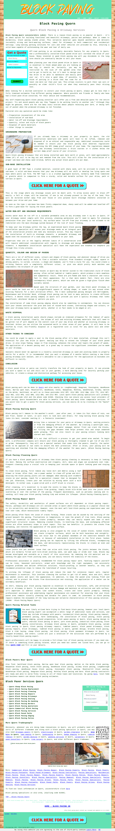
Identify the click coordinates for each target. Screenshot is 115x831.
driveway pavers (23, 732)
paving (84, 432)
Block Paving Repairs (98, 775)
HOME (78, 18)
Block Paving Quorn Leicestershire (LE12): (26, 35)
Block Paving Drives (41, 780)
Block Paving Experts (69, 770)
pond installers (13, 739)
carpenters (80, 737)
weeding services (56, 737)
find (13, 664)
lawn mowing (25, 734)
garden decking (30, 737)
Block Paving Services (25, 785)
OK (99, 830)
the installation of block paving (77, 617)
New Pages (14, 813)
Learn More (91, 830)
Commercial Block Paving (23, 770)
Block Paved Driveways (40, 773)
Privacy (108, 813)
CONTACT (96, 18)
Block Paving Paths (63, 780)
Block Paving (88, 770)
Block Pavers (102, 770)
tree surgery (37, 739)
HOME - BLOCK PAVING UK (57, 806)
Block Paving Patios (75, 775)
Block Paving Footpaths (17, 773)
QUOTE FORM (15, 645)
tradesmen (84, 739)
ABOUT (90, 18)
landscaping (47, 734)
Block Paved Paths (49, 782)
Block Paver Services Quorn (24, 681)
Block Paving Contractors (65, 773)
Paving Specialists (87, 773)
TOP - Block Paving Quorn (17, 797)
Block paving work (14, 387)
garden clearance (72, 732)
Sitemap (7, 813)
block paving (72, 35)
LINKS (84, 18)
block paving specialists (83, 395)
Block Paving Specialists (44, 777)
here (95, 674)
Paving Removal (66, 777)
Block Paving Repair (47, 770)
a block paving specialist (63, 730)
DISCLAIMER (104, 18)
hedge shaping (70, 734)
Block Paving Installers (17, 777)
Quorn (41, 387)
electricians (47, 732)
